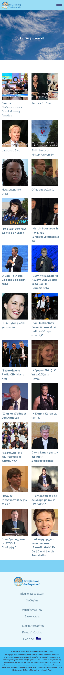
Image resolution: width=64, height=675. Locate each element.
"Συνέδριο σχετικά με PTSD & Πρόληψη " (13, 543)
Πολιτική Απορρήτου (32, 625)
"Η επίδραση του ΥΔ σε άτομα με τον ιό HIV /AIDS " (45, 500)
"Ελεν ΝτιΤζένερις (43, 275)
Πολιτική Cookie (32, 632)
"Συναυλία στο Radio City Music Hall (13, 374)
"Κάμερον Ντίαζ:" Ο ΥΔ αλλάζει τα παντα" (44, 374)
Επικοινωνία (32, 616)
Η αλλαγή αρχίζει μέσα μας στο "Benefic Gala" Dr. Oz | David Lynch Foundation (44, 547)
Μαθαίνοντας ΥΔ (32, 609)
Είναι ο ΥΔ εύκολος (32, 593)
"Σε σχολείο (9, 452)
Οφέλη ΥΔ (32, 600)
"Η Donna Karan (42, 413)
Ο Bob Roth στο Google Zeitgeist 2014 (13, 280)
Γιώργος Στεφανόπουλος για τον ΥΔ (14, 500)
